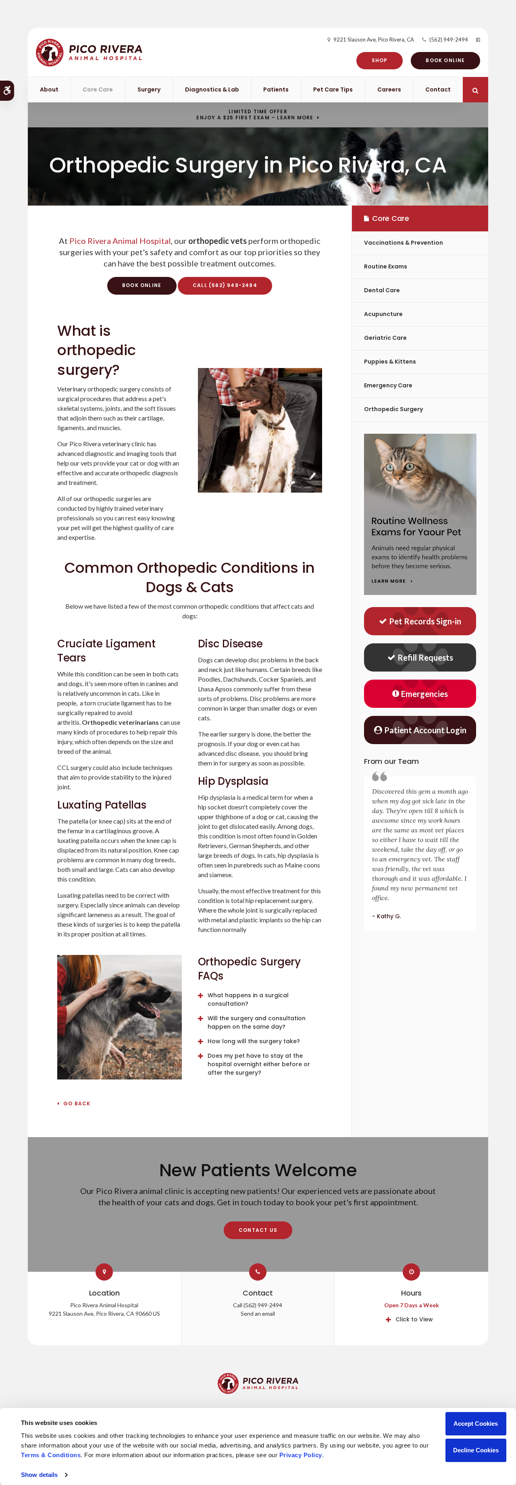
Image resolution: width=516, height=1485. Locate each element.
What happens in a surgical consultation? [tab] (248, 999)
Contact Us (258, 1230)
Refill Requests (425, 657)
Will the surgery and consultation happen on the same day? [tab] (257, 1022)
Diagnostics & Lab (212, 89)
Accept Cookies (476, 1423)
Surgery (148, 89)
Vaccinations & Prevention (403, 243)
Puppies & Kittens (390, 362)
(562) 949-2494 (448, 39)
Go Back (76, 1104)
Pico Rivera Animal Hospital (120, 240)
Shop (380, 60)
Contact (438, 89)
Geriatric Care (385, 338)
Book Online (445, 60)
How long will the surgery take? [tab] (254, 1041)
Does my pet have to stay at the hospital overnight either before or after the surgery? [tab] (259, 1064)
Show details (39, 1474)
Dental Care (382, 290)
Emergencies (424, 694)
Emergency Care (388, 385)
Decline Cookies (476, 1450)
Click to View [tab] (414, 1319)
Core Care (98, 89)
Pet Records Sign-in (425, 621)
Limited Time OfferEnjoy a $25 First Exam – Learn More (254, 115)
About (49, 89)
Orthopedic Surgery (393, 409)
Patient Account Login (425, 730)
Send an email (258, 1313)
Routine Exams (385, 266)
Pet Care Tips (333, 89)
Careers (389, 89)
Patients (276, 89)
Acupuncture (383, 314)
